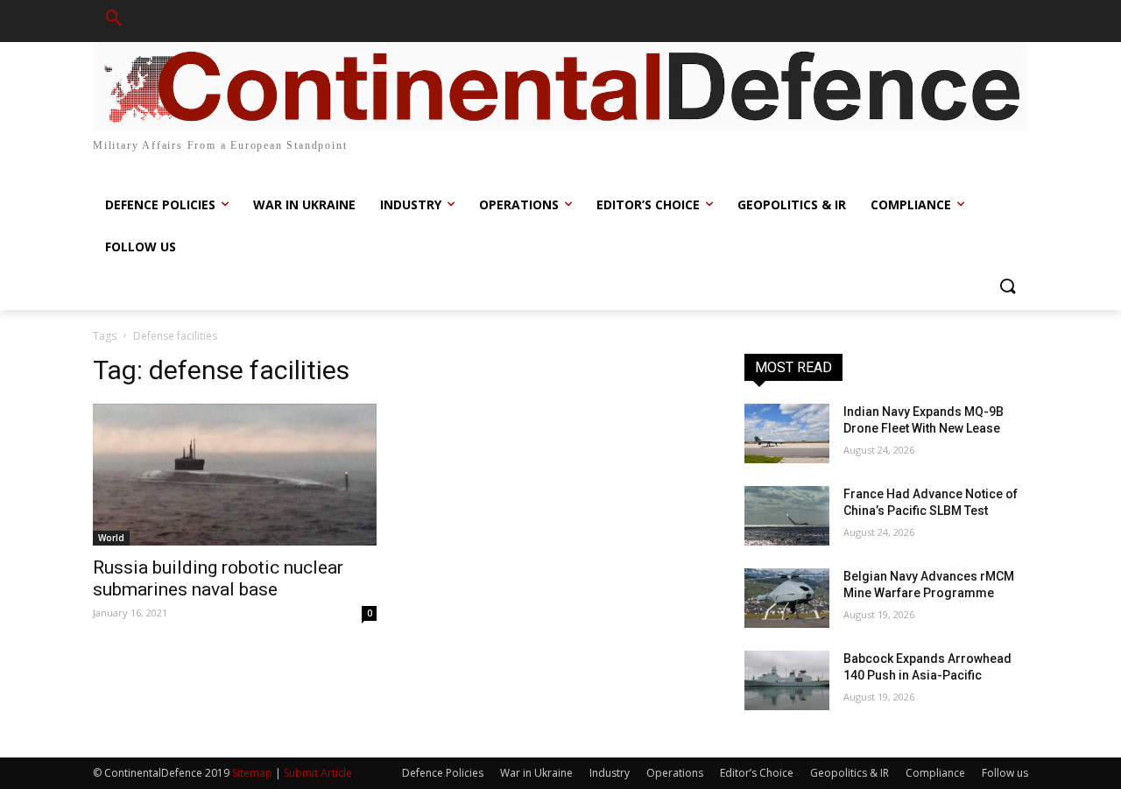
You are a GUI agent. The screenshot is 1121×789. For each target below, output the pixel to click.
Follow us (1005, 772)
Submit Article (318, 772)
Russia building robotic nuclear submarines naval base (218, 578)
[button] (114, 21)
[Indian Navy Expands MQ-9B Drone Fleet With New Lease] (786, 433)
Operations (674, 772)
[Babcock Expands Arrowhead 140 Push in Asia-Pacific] (786, 680)
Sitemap (252, 772)
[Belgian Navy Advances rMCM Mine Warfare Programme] (786, 598)
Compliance (935, 772)
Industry (609, 772)
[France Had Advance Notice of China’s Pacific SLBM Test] (786, 516)
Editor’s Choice (756, 772)
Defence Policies (442, 772)
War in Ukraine (536, 772)
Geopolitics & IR (849, 772)
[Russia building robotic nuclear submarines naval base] (235, 475)
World (111, 538)
